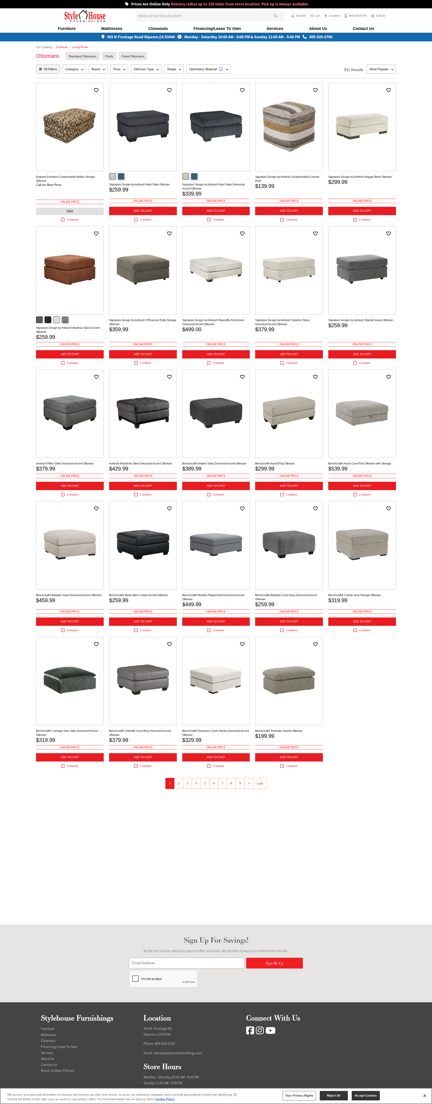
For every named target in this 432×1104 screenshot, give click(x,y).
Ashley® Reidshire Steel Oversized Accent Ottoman (140, 463)
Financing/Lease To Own (217, 28)
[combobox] (74, 69)
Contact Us (363, 28)
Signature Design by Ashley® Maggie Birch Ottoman (360, 176)
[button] (292, 16)
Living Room (80, 47)
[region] (216, 1096)
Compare (72, 219)
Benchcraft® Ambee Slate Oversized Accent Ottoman (214, 463)
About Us (318, 28)
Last (260, 783)
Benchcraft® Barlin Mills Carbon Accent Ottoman (138, 595)
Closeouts (158, 28)
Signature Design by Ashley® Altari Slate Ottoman (139, 184)
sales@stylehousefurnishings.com (177, 1053)
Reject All (333, 1095)
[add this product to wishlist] (96, 90)
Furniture (67, 28)
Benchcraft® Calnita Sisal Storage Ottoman (354, 595)
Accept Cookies (366, 1095)
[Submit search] (275, 16)
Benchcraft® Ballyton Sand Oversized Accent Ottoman (69, 595)
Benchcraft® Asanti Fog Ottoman (275, 463)
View (69, 211)
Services (275, 28)
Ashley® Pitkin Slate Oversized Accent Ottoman (65, 463)
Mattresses (111, 28)
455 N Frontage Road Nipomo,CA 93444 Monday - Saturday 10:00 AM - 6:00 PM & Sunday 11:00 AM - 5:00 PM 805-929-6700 (219, 37)
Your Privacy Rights (299, 1095)
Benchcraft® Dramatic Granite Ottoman (279, 730)
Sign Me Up (275, 963)
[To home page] (85, 16)
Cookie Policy (165, 1099)
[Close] (425, 1096)
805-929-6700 (165, 1043)
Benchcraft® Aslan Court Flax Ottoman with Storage (359, 463)
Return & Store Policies (57, 1070)
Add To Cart (143, 210)
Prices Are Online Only (219, 4)
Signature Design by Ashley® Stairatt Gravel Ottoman (360, 320)
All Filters (50, 69)
